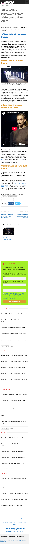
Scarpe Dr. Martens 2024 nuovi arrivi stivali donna (13, 457)
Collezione (5, 518)
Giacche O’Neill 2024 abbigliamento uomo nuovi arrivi (14, 313)
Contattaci (19, 522)
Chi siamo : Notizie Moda (9, 522)
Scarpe (11, 518)
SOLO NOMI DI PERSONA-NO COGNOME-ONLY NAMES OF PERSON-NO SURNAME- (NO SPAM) (14, 275)
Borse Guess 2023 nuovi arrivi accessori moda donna (14, 379)
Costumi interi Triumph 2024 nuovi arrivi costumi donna (14, 493)
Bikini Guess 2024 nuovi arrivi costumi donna (12, 505)
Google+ (7, 160)
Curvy (24, 522)
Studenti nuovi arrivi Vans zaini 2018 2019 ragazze (22, 216)
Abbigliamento (22, 518)
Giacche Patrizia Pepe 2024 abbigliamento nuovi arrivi (14, 394)
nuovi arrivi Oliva (16, 194)
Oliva (22, 194)
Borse (15, 518)
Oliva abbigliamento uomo (12, 196)
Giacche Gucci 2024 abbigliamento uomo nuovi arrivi (13, 341)
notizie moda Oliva (19, 182)
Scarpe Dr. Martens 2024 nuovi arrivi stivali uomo (13, 451)
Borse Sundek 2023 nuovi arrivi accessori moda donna (14, 355)
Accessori (5, 520)
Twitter (2, 159)
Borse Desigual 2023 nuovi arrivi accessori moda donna (14, 361)
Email (4, 287)
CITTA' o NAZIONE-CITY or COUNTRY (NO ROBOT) (13, 282)
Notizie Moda (19, 531)
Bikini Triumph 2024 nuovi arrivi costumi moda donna (14, 499)
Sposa (14, 524)
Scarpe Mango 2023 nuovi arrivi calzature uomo (12, 463)
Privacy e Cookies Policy (20, 520)
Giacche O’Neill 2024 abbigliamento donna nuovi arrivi (14, 408)
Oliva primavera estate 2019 (7, 198)
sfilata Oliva (16, 198)
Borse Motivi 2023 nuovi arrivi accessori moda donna (13, 367)
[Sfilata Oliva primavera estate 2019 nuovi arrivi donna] (8, 231)
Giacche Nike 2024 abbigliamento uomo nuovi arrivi (13, 327)
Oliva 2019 (4, 196)
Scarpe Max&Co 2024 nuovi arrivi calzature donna (13, 437)
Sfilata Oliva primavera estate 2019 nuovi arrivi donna (7, 216)
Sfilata (4, 228)
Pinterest (21, 159)
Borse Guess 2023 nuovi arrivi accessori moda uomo (13, 373)
